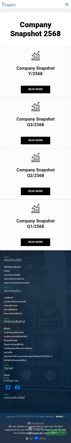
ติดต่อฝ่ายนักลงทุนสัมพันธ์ (15, 360)
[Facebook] (8, 387)
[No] (67, 432)
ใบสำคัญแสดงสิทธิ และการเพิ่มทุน (18, 348)
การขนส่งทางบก (11, 305)
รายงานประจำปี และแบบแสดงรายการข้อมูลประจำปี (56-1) (28, 356)
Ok (36, 438)
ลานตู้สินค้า (8, 297)
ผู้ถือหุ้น (7, 328)
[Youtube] (17, 387)
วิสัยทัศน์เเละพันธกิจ (12, 267)
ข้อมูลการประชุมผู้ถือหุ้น (14, 344)
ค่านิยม (7, 271)
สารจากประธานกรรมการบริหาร (17, 282)
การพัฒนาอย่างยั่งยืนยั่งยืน (15, 336)
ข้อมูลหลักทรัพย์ (11, 340)
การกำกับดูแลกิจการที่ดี (14, 332)
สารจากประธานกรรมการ (14, 279)
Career (7, 375)
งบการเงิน (8, 352)
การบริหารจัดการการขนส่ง (15, 301)
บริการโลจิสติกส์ (10, 309)
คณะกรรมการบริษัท (12, 275)
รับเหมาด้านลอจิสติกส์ (13, 313)
